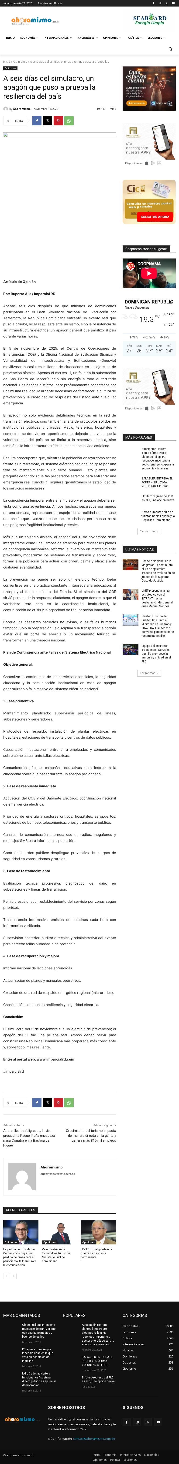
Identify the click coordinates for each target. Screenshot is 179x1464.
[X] (166, 3)
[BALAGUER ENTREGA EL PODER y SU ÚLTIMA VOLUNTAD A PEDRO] (130, 482)
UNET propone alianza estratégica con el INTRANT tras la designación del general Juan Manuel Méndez (157, 598)
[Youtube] (173, 3)
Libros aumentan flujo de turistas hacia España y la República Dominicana (158, 516)
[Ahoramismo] (6, 109)
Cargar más (147, 531)
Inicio (6, 62)
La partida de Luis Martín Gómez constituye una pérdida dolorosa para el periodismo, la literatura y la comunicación (19, 1257)
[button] (170, 49)
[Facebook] (153, 3)
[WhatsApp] (69, 120)
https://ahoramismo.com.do (58, 1173)
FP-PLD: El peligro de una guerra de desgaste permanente (96, 1253)
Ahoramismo (22, 108)
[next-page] (14, 1276)
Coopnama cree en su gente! (146, 249)
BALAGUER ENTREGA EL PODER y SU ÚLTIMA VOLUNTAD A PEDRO (156, 482)
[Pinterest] (58, 120)
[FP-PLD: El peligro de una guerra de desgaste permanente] (98, 1232)
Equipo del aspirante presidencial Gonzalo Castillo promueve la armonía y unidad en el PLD (156, 653)
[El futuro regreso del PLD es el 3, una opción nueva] (130, 500)
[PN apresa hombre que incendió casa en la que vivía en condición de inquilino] (11, 1353)
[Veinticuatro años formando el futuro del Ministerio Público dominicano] (59, 1232)
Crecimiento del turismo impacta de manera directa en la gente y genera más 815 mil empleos (91, 1136)
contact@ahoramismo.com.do (94, 1438)
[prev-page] (6, 1276)
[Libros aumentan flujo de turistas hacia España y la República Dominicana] (130, 515)
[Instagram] (160, 3)
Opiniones (20, 62)
